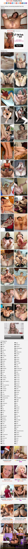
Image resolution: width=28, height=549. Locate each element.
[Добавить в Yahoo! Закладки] (26, 3)
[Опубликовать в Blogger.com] (4, 3)
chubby (3, 379)
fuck (3, 412)
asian (3, 346)
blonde (3, 366)
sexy (17, 405)
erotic (3, 401)
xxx (16, 443)
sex (17, 403)
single (17, 410)
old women (18, 370)
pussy (17, 394)
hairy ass (4, 425)
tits (16, 429)
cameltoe (4, 377)
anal (3, 344)
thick (17, 423)
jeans (3, 440)
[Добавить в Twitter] (24, 3)
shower (17, 408)
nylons (17, 366)
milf (17, 350)
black (3, 364)
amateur (4, 342)
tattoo (17, 421)
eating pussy (5, 397)
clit (2, 383)
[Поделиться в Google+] (10, 3)
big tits (3, 361)
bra (3, 374)
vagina (17, 434)
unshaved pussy (19, 430)
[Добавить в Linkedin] (12, 3)
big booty (4, 359)
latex (3, 441)
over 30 (17, 375)
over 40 (17, 377)
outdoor (17, 374)
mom (17, 355)
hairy (3, 423)
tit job (17, 427)
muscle (17, 357)
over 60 (17, 381)
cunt (3, 392)
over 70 (17, 383)
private (17, 392)
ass (3, 348)
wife (17, 441)
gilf (2, 414)
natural (17, 359)
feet (3, 408)
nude (17, 364)
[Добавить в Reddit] (18, 3)
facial (3, 405)
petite (17, 388)
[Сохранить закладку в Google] (8, 3)
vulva (17, 438)
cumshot (4, 390)
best (3, 357)
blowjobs (4, 368)
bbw (3, 352)
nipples (17, 361)
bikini (3, 363)
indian (3, 436)
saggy (17, 399)
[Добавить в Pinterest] (16, 3)
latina (3, 443)
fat (2, 407)
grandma (4, 419)
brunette (4, 375)
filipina (3, 410)
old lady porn (19, 368)
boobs (3, 370)
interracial (4, 438)
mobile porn (18, 352)
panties (17, 385)
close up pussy (5, 385)
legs (17, 342)
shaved (17, 407)
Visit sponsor (18, 30)
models (17, 353)
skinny (17, 412)
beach (3, 353)
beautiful (4, 355)
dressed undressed (6, 396)
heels (3, 429)
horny (3, 430)
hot (3, 432)
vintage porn (19, 436)
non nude (18, 363)
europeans (4, 403)
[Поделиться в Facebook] (6, 3)
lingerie (17, 346)
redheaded (18, 397)
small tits (18, 416)
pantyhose (18, 386)
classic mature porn (6, 381)
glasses (4, 418)
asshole (4, 350)
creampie (4, 388)
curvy (3, 394)
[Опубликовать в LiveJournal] (14, 3)
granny (3, 421)
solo (17, 418)
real (17, 396)
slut (17, 414)
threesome (18, 425)
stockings (18, 419)
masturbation (19, 348)
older (17, 372)
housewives (5, 434)
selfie (17, 401)
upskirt (17, 432)
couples (4, 386)
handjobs (4, 427)
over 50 (17, 379)
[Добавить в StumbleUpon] (20, 3)
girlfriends (4, 416)
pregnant (18, 390)
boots (3, 372)
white (17, 440)
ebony (3, 399)
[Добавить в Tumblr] (22, 3)
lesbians (18, 344)
